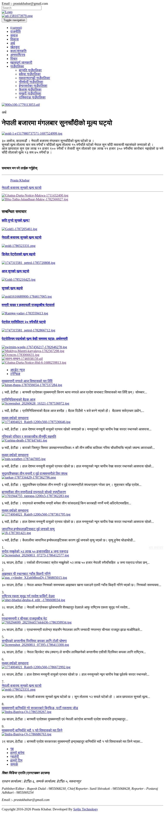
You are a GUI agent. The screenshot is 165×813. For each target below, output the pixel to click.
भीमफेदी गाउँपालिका (31, 82)
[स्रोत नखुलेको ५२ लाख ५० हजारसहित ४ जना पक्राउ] (82, 555)
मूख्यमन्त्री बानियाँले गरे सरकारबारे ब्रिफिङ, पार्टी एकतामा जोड (40, 708)
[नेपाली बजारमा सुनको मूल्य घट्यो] (82, 246)
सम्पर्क (14, 764)
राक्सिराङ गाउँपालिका (32, 97)
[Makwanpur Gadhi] (82, 195)
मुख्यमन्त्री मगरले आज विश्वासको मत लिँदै (27, 381)
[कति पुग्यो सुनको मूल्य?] (82, 229)
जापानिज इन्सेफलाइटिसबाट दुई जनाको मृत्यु (28, 529)
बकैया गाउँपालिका (30, 74)
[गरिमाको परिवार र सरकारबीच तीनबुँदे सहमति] (82, 440)
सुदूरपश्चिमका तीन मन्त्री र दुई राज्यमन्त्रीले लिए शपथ (34, 473)
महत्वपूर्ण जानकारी (21, 62)
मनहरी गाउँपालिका (30, 93)
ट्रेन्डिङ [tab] (15, 374)
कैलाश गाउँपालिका (30, 89)
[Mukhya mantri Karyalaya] (82, 351)
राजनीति (15, 31)
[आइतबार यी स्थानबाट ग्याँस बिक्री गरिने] (82, 578)
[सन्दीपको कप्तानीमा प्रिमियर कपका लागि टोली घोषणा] (82, 645)
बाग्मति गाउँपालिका (30, 70)
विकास (14, 39)
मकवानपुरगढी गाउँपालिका (34, 78)
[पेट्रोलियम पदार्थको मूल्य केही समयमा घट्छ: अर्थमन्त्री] (82, 347)
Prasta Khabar (19, 180)
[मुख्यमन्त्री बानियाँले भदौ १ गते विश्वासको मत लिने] (82, 734)
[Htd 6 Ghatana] (82, 363)
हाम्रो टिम (16, 760)
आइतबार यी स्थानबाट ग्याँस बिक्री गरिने (26, 574)
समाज (14, 35)
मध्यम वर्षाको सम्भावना (15, 418)
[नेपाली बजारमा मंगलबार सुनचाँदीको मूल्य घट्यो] (82, 134)
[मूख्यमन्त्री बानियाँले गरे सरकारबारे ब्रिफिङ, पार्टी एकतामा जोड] (82, 712)
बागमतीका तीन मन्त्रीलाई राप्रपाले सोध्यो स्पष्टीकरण (34, 492)
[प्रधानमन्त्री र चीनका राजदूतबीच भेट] (82, 622)
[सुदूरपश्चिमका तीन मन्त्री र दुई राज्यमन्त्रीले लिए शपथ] (82, 477)
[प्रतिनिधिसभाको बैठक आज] (82, 403)
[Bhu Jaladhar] (82, 199)
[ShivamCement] (82, 105)
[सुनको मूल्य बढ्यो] (82, 297)
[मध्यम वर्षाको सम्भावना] (82, 422)
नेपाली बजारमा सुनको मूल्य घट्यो (21, 187)
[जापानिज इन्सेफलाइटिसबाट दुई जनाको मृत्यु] (82, 533)
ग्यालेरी (14, 756)
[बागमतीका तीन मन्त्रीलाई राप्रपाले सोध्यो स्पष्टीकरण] (82, 496)
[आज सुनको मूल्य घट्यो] (82, 280)
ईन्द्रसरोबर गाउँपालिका (33, 86)
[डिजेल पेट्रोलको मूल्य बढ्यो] (82, 263)
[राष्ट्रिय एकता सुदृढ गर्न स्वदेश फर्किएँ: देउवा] (82, 600)
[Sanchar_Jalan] (82, 359)
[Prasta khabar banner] (82, 16)
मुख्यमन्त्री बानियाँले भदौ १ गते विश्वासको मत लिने (32, 730)
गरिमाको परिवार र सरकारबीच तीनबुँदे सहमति (29, 436)
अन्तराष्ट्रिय (17, 55)
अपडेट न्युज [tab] (17, 370)
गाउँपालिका (17, 66)
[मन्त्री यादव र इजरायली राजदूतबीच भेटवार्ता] (82, 313)
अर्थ (12, 43)
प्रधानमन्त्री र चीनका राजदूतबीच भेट (24, 618)
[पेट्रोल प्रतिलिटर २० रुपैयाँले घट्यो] (82, 330)
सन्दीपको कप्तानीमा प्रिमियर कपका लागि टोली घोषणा (34, 641)
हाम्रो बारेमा (17, 752)
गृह (12, 749)
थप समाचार (156, 547)
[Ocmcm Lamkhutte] (82, 355)
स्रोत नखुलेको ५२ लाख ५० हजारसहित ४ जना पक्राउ (35, 551)
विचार (13, 58)
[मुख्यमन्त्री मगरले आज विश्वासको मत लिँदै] (82, 385)
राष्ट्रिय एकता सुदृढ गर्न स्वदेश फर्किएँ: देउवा (28, 596)
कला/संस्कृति (18, 51)
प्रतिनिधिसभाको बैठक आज (18, 399)
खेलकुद (15, 47)
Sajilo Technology (85, 809)
